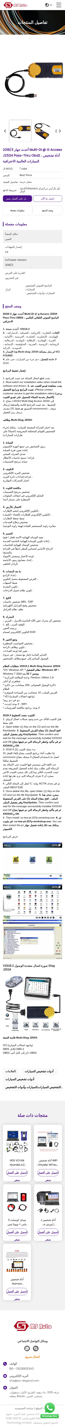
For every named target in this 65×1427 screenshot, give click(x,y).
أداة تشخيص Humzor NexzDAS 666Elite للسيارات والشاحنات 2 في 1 (17, 1281)
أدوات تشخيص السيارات (39, 1071)
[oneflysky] (35, 1348)
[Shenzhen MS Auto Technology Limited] (15, 5)
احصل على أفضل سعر (18, 198)
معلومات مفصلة (17, 210)
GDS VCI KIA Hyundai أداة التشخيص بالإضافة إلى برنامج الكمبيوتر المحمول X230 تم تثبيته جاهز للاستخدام (16, 1163)
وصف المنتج (47, 210)
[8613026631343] (27, 1348)
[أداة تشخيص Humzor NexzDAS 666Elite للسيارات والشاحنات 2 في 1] (17, 1261)
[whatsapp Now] (50, 1418)
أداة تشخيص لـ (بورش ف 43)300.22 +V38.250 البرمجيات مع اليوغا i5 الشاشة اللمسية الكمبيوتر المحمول (48, 1222)
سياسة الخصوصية (24, 1408)
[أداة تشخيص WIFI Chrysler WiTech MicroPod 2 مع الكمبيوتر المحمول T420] (48, 1142)
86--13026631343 (21, 1369)
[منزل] (32, 1330)
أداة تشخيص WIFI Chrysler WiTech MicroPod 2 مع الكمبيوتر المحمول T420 (48, 1163)
